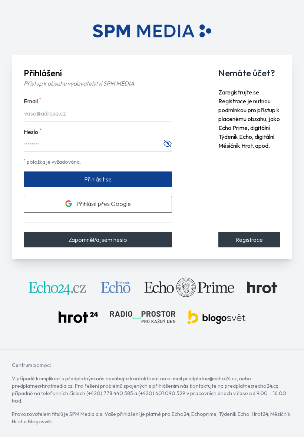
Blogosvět (40, 421)
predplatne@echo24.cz (210, 378)
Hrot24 (260, 414)
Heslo (33, 131)
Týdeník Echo (234, 414)
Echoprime (204, 414)
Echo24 (180, 414)
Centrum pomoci (31, 365)
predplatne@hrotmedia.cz (42, 386)
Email (32, 101)
